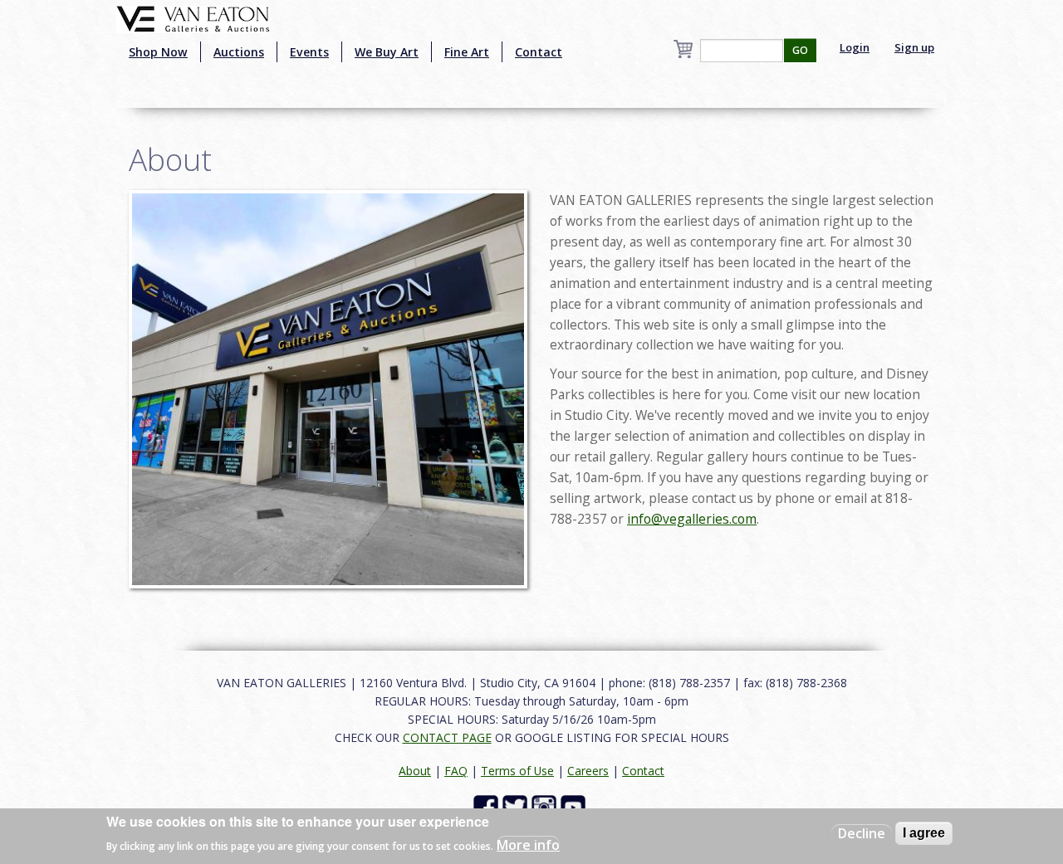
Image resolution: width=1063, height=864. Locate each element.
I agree (924, 833)
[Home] (193, 17)
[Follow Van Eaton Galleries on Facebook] (487, 805)
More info (528, 844)
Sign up (914, 47)
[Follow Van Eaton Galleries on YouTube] (575, 805)
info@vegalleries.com (692, 519)
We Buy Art (387, 52)
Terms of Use (517, 771)
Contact (538, 52)
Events (309, 52)
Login (855, 47)
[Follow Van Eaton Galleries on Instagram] (546, 805)
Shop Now (158, 52)
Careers (588, 771)
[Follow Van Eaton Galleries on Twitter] (517, 805)
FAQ (456, 771)
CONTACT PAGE (447, 737)
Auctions (238, 52)
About (415, 771)
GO (800, 50)
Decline (861, 833)
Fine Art (466, 52)
